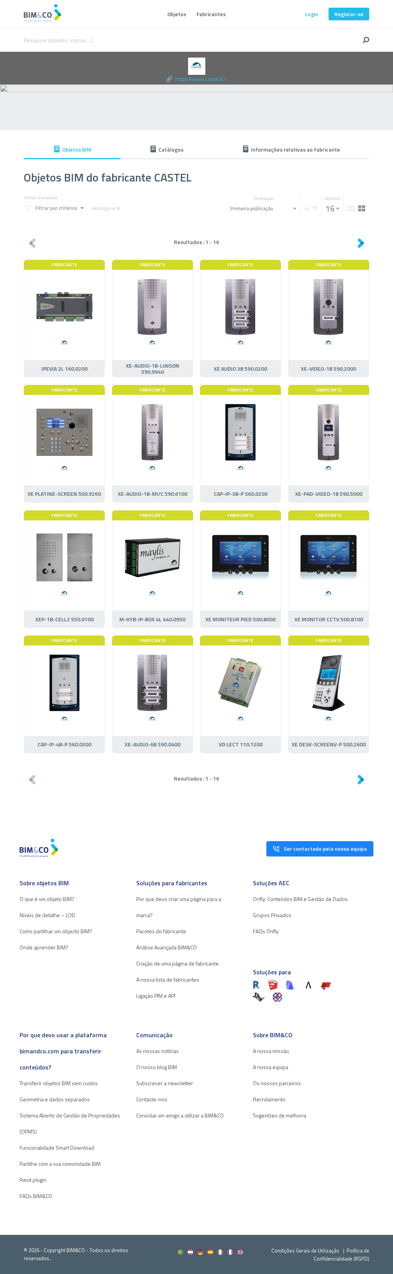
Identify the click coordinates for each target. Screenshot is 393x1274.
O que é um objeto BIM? (47, 899)
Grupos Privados (272, 915)
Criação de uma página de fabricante (177, 963)
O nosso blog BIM (156, 1067)
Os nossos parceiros (277, 1083)
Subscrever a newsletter (164, 1083)
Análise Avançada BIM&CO (166, 947)
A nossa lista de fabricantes (167, 979)
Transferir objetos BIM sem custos (59, 1083)
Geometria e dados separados (55, 1099)
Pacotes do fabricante (161, 931)
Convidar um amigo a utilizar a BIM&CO (180, 1115)
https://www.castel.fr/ (200, 79)
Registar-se (348, 14)
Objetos (176, 14)
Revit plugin (33, 1180)
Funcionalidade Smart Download (57, 1148)
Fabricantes (211, 14)
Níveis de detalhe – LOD (47, 915)
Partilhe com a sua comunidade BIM (60, 1164)
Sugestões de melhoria (279, 1115)
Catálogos (171, 149)
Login (311, 14)
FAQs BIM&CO (36, 1196)
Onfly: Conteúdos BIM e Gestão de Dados (300, 899)
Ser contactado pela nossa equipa (325, 849)
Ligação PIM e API (155, 996)
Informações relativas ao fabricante (295, 149)
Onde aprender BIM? (44, 947)
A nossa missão (271, 1051)
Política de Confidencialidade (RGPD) (341, 1254)
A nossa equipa (270, 1067)
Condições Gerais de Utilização (305, 1250)
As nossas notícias (157, 1051)
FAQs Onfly (266, 931)
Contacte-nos (151, 1099)
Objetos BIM (76, 149)
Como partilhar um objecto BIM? (56, 931)
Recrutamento (269, 1099)
